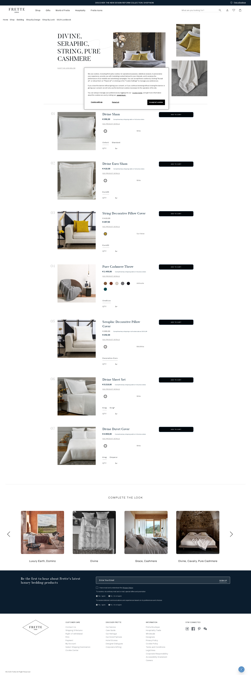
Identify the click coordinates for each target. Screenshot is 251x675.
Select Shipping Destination (77, 647)
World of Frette (63, 10)
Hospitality (80, 10)
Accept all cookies (156, 102)
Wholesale (150, 634)
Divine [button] (94, 561)
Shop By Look (48, 20)
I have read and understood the (116, 588)
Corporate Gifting (114, 647)
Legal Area (150, 650)
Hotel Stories (112, 640)
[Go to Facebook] (195, 629)
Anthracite (140, 283)
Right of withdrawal (73, 634)
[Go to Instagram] (189, 629)
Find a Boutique (153, 627)
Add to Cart (176, 114)
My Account (70, 644)
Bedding (20, 20)
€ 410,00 (106, 169)
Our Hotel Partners (114, 637)
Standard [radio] (116, 142)
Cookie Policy (152, 644)
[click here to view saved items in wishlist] (233, 10)
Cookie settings (96, 102)
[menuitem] (34, 10)
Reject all (115, 102)
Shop (12, 20)
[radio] (105, 283)
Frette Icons (96, 10)
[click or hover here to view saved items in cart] (240, 10)
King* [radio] (112, 408)
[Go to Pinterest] (201, 629)
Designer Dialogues (114, 644)
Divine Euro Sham (114, 164)
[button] (42, 532)
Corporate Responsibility (157, 654)
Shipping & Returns (73, 630)
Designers (150, 637)
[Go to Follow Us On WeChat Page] (206, 629)
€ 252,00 (106, 335)
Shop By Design (33, 20)
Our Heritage (111, 634)
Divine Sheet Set (114, 379)
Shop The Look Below (66, 68)
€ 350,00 (106, 119)
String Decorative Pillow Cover (124, 213)
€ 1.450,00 (107, 272)
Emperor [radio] (114, 457)
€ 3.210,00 (107, 385)
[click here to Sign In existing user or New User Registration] (227, 10)
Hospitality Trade (153, 630)
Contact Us (70, 627)
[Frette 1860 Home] (15, 10)
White (139, 131)
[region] (126, 89)
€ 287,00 (106, 222)
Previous (8, 534)
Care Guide (111, 630)
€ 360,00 (106, 331)
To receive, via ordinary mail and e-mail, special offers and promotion (121, 591)
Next (231, 534)
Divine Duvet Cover (116, 429)
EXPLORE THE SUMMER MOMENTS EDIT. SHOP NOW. (125, 3)
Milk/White (140, 347)
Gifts (48, 10)
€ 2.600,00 (107, 434)
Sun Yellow (140, 234)
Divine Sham (111, 114)
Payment (69, 640)
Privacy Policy (128, 588)
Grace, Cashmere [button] (146, 561)
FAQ (67, 637)
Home (5, 20)
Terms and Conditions (155, 647)
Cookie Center (71, 650)
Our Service (111, 627)
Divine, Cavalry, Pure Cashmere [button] (197, 561)
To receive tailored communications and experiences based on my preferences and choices (129, 600)
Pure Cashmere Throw (117, 267)
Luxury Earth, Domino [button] (42, 561)
